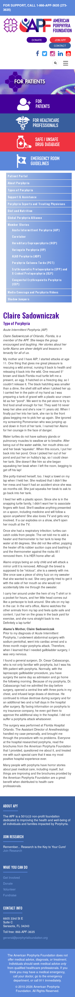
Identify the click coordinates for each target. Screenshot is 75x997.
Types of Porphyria (20, 190)
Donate (37, 40)
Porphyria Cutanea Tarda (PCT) (33, 262)
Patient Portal (18, 176)
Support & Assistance (22, 197)
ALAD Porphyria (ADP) (26, 256)
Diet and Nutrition (20, 210)
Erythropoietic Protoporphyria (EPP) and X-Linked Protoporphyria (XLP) (39, 271)
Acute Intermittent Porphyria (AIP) (36, 230)
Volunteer (9, 889)
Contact (60, 45)
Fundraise (9, 895)
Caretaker (19, 236)
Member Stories (18, 224)
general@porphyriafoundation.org (25, 937)
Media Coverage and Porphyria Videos (33, 292)
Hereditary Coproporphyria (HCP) (34, 243)
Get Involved (11, 877)
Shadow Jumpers (18, 299)
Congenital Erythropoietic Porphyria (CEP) (36, 282)
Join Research (12, 850)
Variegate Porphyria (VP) (29, 249)
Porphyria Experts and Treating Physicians (36, 204)
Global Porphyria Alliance (25, 217)
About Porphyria (19, 183)
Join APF (60, 40)
